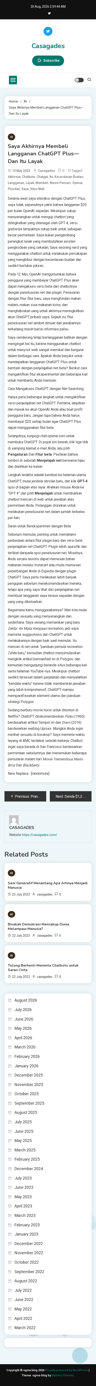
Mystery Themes (63, 1375)
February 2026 (27, 1056)
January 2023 (26, 1234)
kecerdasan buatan (68, 177)
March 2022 (25, 1327)
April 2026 (23, 1037)
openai (77, 183)
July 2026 (23, 1009)
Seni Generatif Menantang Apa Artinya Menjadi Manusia (48, 885)
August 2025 (26, 1112)
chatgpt (42, 177)
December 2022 (29, 1243)
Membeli (41, 183)
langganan (16, 183)
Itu (51, 177)
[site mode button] (79, 80)
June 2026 (24, 1019)
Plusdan (14, 189)
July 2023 (23, 1178)
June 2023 (24, 1187)
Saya (25, 189)
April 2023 (23, 1206)
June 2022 (24, 1299)
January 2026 (26, 1066)
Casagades (48, 46)
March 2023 (25, 1215)
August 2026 (26, 1000)
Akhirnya (14, 177)
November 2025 (29, 1084)
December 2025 (29, 1075)
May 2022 (23, 1309)
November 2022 (29, 1252)
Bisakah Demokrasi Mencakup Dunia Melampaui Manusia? (38, 926)
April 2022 (23, 1318)
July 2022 (23, 1290)
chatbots (28, 177)
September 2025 (29, 1103)
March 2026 (25, 1047)
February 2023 (27, 1225)
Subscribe (51, 60)
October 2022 (27, 1262)
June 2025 (24, 1131)
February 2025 (27, 1159)
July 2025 (23, 1122)
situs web (37, 189)
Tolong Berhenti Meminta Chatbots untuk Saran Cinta (43, 967)
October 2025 (27, 1093)
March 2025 (25, 1150)
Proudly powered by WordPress (67, 1370)
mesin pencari (60, 183)
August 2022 (26, 1281)
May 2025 (23, 1140)
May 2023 (23, 1196)
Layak (30, 183)
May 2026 (23, 1028)
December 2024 (29, 1168)
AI (11, 137)
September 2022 (29, 1271)
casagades (46, 170)
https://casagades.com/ (39, 835)
